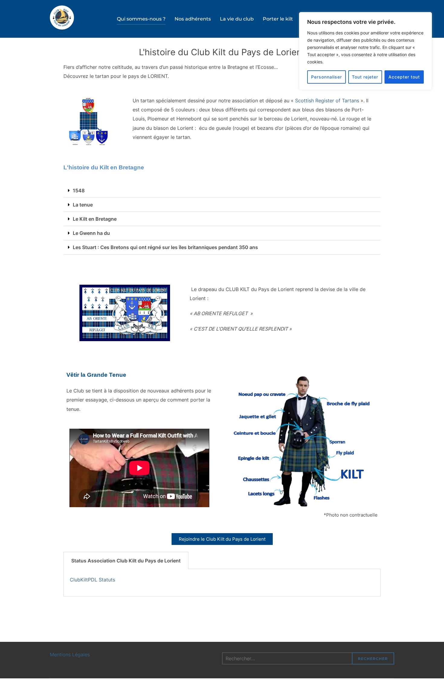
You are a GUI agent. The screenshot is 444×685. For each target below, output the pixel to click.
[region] (365, 51)
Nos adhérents (193, 19)
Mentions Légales (70, 654)
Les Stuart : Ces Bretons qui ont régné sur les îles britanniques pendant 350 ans (165, 247)
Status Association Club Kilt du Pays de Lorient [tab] (126, 561)
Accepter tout (404, 76)
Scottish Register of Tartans (327, 101)
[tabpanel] (222, 583)
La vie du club (237, 19)
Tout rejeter (365, 76)
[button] (222, 191)
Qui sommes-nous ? (141, 19)
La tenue (83, 205)
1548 (79, 190)
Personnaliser (326, 76)
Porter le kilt (278, 19)
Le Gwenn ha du (91, 233)
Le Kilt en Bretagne (95, 219)
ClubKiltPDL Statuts (92, 580)
